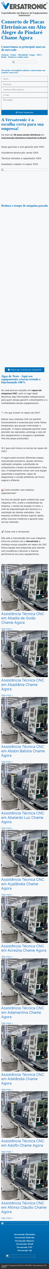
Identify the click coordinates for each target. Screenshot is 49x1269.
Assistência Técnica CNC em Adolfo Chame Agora (22, 1143)
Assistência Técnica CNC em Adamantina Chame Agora (22, 1012)
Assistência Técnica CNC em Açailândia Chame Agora (22, 884)
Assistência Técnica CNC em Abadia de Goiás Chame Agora (22, 618)
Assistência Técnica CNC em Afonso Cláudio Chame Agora (23, 1207)
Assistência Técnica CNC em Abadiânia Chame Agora (22, 684)
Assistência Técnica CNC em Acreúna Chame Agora (23, 948)
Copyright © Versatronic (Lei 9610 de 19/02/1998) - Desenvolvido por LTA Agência (23, 1266)
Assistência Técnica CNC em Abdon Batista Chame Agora (23, 751)
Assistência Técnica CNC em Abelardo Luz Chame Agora (22, 817)
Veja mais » (7, 629)
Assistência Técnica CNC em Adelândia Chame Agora (22, 1079)
